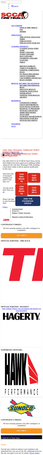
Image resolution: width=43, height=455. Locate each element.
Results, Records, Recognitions (25, 83)
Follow (5, 207)
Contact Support (29, 436)
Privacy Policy (17, 436)
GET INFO (21, 235)
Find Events (16, 35)
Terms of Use (5, 436)
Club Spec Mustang (21, 177)
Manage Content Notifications (22, 217)
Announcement (17, 209)
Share (7, 220)
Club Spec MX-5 (34, 177)
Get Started (16, 26)
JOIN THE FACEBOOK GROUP (27, 201)
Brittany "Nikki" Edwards (14, 153)
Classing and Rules (19, 46)
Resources (16, 101)
